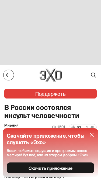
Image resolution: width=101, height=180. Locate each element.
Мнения (11, 125)
